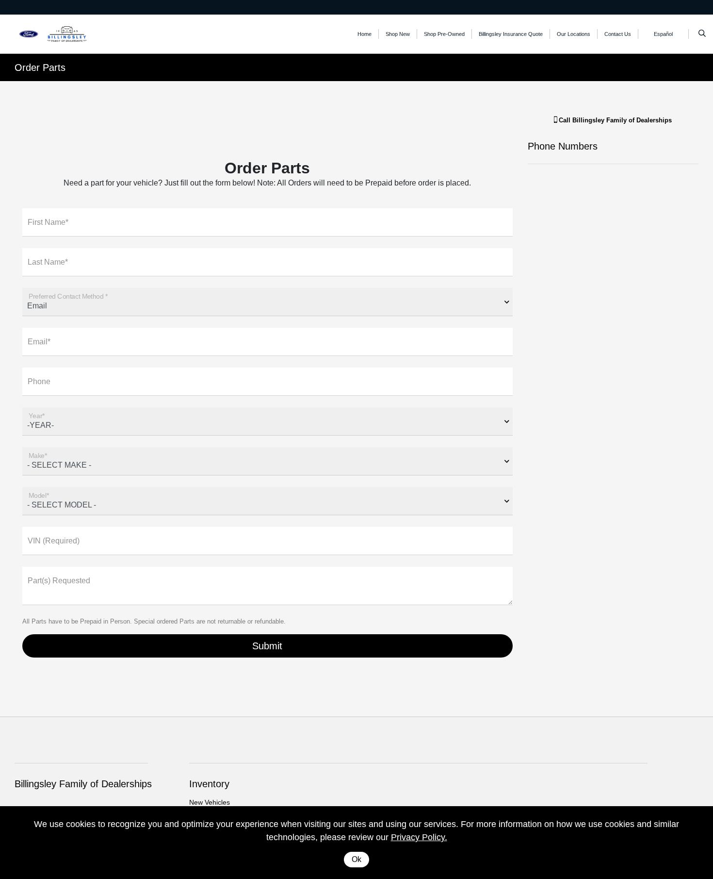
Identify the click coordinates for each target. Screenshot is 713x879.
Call (614, 120)
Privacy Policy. (419, 837)
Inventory (209, 783)
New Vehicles (209, 802)
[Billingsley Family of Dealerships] (58, 33)
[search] (702, 34)
